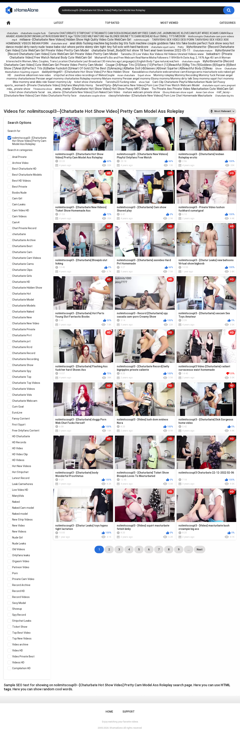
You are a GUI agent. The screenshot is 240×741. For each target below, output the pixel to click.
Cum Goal (18, 406)
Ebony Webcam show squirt (178, 92)
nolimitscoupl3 (141, 40)
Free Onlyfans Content (25, 430)
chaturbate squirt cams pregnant (219, 85)
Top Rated (112, 22)
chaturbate (12, 33)
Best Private (19, 186)
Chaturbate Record (23, 353)
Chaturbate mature (202, 50)
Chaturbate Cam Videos (26, 257)
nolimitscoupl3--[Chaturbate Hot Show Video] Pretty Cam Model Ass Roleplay (29, 141)
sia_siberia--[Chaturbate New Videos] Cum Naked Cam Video (83, 92)
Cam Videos (19, 216)
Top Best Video (21, 632)
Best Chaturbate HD (24, 168)
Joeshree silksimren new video (32, 75)
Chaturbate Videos (23, 388)
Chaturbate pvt (21, 341)
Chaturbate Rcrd (22, 347)
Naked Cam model (23, 507)
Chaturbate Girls (22, 275)
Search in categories (20, 149)
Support (128, 711)
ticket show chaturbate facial (27, 92)
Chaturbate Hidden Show (27, 287)
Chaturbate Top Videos (26, 382)
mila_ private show (18, 89)
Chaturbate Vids (22, 394)
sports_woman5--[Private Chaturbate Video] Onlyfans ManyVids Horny (48, 85)
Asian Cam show (205, 92)
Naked (16, 501)
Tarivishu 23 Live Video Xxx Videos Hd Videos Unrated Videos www (162, 54)
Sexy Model (19, 602)
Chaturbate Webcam (24, 400)
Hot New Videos (21, 466)
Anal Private (19, 156)
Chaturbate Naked (23, 311)
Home (8, 23)
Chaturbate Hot (21, 293)
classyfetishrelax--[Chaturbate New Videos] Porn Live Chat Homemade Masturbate (160, 95)
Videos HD (18, 662)
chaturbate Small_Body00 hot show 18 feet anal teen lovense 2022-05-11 (141, 50)
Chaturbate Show (22, 365)
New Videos (19, 531)
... (189, 549)
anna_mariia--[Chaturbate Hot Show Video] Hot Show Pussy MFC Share (102, 89)
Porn (15, 573)
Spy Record (19, 614)
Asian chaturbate (126, 75)
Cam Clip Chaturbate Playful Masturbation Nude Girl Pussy (188, 82)
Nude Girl (17, 537)
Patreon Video (20, 567)
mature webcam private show (141, 92)
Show (218, 68)
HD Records (19, 442)
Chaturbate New (22, 317)
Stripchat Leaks (21, 620)
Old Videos (18, 549)
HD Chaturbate (21, 436)
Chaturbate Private (23, 329)
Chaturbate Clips (22, 269)
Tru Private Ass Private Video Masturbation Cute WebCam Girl (192, 89)
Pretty (181, 47)
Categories (228, 22)
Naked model (20, 513)
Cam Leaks (19, 204)
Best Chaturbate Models (27, 174)
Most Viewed (169, 22)
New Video (18, 525)
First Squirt (19, 424)
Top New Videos (22, 638)
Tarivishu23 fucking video (120, 81)
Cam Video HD (20, 210)
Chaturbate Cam (22, 252)
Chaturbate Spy (21, 371)
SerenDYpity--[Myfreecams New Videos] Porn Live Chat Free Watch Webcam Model (148, 85)
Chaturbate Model (23, 299)
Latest (59, 22)
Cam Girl (17, 198)
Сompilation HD (21, 668)
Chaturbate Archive (24, 240)
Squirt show (144, 75)
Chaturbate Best (22, 246)
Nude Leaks (19, 543)
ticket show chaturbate (88, 81)
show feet (144, 82)
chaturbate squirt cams (163, 47)
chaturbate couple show (92, 95)
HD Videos (18, 460)
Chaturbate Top (21, 376)
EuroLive (17, 412)
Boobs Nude (19, 192)
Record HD (18, 591)
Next (199, 549)
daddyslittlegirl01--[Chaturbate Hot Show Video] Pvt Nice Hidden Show (85, 72)
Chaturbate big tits (224, 95)
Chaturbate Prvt (22, 335)
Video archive (20, 644)
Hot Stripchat (20, 472)
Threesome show (42, 89)
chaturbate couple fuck (33, 33)
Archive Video (20, 162)
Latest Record (20, 478)
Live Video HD (20, 489)
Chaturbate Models (23, 305)
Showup (17, 608)
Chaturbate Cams (23, 263)
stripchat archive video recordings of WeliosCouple (84, 75)
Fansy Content (21, 418)
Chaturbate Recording (25, 359)
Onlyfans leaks (21, 555)
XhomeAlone (116, 728)
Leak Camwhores (22, 484)
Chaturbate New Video (25, 323)
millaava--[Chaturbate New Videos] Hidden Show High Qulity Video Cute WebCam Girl (75, 39)
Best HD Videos (21, 180)
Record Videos (21, 596)
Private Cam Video (23, 579)
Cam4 (15, 222)
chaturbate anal (59, 43)
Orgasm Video (20, 561)
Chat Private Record (24, 228)
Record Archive (21, 585)
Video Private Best (23, 656)
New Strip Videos (22, 519)
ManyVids (18, 495)
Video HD (17, 650)
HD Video (17, 448)
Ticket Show (19, 626)
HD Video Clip (20, 454)
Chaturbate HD (21, 281)
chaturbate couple (191, 61)
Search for (14, 130)
